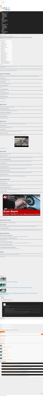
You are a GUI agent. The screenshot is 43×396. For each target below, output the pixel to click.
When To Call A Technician (3, 50)
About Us (2, 19)
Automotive (3, 13)
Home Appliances (4, 14)
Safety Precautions (2, 48)
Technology (3, 17)
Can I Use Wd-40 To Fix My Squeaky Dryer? (5, 62)
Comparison (3, 18)
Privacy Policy (4, 21)
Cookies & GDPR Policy (3, 2)
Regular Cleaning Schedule (3, 56)
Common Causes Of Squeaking (3, 41)
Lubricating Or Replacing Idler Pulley (4, 52)
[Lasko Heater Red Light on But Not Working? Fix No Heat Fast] (1, 349)
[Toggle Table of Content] (11, 40)
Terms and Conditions (4, 31)
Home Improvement (4, 26)
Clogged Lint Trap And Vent (3, 45)
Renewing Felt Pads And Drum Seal (4, 54)
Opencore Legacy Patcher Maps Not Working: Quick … (6, 359)
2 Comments (9, 38)
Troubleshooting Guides (4, 24)
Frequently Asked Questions (3, 60)
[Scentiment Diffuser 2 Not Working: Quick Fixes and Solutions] (21, 285)
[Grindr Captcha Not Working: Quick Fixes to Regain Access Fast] (1, 355)
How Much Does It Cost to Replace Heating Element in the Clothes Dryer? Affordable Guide (19, 294)
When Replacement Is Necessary (3, 58)
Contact (1, 342)
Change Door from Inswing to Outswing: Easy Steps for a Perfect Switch (13, 371)
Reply (2, 301)
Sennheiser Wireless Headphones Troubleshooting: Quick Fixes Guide (12, 374)
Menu (0, 11)
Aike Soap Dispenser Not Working (8, 282)
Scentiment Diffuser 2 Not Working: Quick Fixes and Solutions (16, 287)
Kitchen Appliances (4, 16)
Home (2, 0)
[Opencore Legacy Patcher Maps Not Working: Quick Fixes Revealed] (1, 358)
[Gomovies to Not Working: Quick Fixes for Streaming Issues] (1, 352)
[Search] (42, 334)
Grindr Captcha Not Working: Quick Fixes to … (5, 356)
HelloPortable (5, 395)
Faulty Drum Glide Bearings (3, 43)
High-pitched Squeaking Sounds (4, 46)
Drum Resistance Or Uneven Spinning (4, 47)
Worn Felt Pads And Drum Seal (4, 44)
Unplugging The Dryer (3, 49)
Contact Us (2, 33)
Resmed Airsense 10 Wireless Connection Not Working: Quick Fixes (12, 368)
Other (3, 29)
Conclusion (1, 64)
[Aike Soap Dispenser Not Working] (21, 279)
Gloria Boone (3, 368)
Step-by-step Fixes (2, 51)
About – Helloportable (2, 338)
